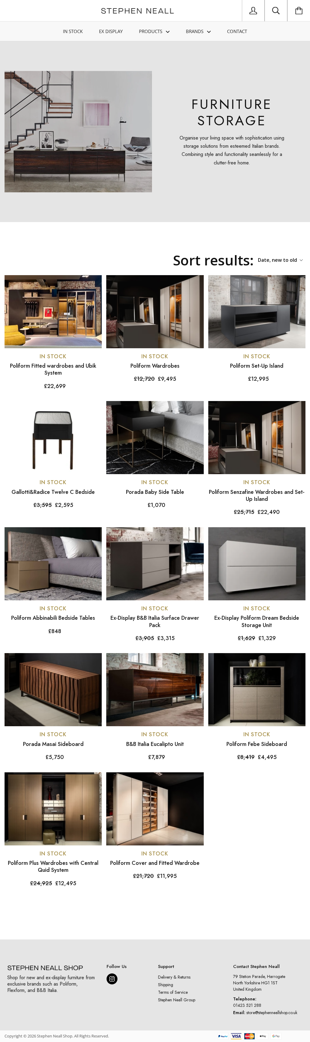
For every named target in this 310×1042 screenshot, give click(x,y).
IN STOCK (73, 31)
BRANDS (195, 31)
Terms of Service (173, 992)
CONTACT (237, 31)
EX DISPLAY (111, 31)
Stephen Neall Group (176, 1000)
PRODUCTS (151, 31)
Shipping (165, 985)
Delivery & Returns (174, 977)
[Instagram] (112, 978)
